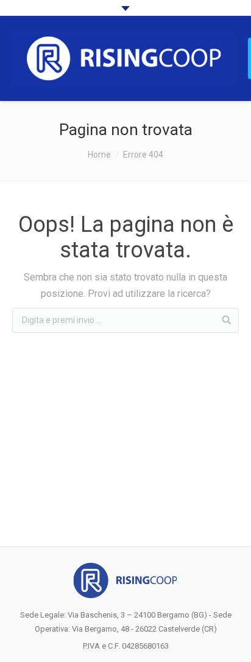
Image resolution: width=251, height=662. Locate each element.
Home (99, 154)
